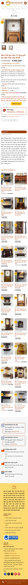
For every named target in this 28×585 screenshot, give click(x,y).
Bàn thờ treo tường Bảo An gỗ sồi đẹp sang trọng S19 (20, 407)
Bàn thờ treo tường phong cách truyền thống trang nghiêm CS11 (6, 190)
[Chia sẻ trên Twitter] (5, 120)
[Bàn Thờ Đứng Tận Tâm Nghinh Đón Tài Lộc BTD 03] (21, 203)
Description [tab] (5, 131)
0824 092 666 (12, 553)
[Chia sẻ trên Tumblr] (17, 120)
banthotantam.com (15, 555)
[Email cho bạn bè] (8, 120)
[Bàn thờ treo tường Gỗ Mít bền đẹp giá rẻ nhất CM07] (21, 276)
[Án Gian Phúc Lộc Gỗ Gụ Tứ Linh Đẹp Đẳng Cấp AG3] (21, 179)
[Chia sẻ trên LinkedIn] (14, 120)
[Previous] (3, 31)
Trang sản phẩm (11, 8)
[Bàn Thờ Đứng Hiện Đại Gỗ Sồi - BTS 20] (7, 324)
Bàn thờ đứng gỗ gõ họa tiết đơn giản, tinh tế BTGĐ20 (7, 262)
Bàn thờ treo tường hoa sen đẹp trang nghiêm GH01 (6, 359)
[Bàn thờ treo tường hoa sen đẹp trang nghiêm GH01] (7, 348)
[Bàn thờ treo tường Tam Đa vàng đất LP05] (21, 348)
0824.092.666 (11, 112)
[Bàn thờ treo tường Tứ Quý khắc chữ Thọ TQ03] (7, 203)
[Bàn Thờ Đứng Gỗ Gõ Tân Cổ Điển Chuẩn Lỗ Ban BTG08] (21, 373)
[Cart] (25, 3)
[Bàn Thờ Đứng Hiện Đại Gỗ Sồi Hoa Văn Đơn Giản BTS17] (7, 276)
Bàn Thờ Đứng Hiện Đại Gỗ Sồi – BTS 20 (7, 333)
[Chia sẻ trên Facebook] (2, 120)
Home (3, 8)
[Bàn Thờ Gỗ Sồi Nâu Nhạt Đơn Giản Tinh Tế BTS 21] (21, 227)
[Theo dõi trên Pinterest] (15, 574)
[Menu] (2, 3)
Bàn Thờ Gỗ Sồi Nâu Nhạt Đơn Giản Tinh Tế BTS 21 (21, 238)
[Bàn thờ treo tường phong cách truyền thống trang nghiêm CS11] (7, 179)
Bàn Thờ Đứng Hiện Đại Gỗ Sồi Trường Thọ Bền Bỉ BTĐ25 (7, 238)
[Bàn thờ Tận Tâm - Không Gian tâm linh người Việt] (14, 3)
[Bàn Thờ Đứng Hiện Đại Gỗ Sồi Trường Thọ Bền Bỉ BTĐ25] (7, 227)
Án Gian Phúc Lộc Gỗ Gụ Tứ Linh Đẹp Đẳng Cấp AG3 (20, 189)
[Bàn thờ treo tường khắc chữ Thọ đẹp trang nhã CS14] (7, 300)
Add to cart (16, 103)
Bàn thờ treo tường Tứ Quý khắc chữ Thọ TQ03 (7, 213)
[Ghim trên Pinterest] (11, 120)
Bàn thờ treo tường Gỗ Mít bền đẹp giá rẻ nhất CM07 (21, 286)
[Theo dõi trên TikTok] (8, 574)
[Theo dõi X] (12, 574)
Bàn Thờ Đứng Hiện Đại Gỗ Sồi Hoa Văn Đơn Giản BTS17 (7, 286)
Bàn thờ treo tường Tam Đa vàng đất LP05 (20, 359)
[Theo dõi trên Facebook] (5, 574)
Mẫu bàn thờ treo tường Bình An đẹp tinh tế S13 (7, 407)
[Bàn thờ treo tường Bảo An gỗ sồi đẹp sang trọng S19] (21, 397)
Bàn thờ (18, 8)
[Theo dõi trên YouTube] (19, 574)
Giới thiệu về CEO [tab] (6, 134)
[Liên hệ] (3, 582)
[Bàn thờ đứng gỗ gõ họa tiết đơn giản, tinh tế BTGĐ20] (7, 252)
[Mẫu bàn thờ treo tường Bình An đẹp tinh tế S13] (7, 397)
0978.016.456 (20, 112)
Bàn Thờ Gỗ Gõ (15, 116)
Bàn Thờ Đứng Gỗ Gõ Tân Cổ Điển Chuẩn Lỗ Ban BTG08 (20, 383)
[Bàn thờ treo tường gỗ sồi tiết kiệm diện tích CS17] (21, 252)
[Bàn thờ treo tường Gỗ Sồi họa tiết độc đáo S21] (21, 324)
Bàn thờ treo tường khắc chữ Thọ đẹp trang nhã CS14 (6, 310)
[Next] (24, 31)
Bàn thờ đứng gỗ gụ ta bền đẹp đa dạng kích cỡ (21, 310)
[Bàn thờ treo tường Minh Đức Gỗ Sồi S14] (7, 373)
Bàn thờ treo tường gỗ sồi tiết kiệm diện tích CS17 (21, 262)
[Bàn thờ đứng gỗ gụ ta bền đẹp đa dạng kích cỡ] (21, 300)
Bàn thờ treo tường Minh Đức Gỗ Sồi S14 (6, 382)
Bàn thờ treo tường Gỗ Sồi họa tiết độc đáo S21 (21, 334)
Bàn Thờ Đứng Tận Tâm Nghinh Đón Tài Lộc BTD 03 (20, 213)
